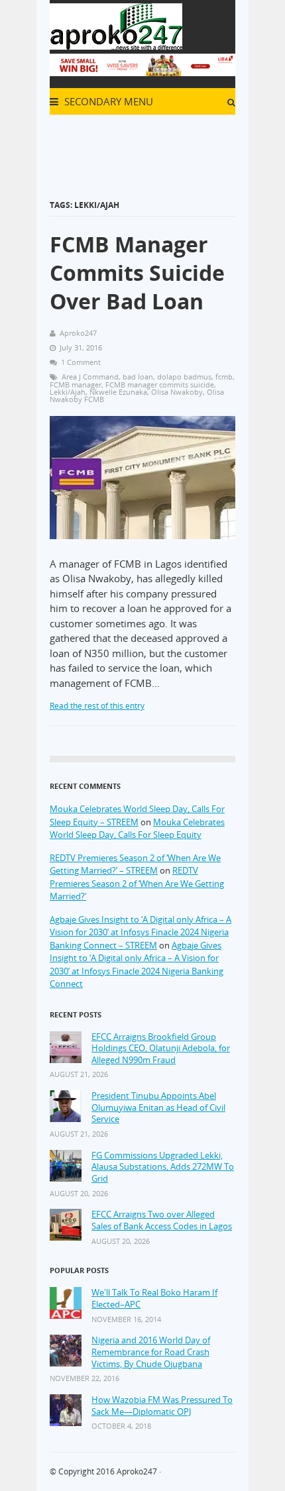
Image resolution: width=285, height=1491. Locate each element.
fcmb (224, 377)
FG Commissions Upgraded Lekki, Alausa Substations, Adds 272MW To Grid (162, 1167)
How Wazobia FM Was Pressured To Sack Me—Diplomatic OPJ (162, 1405)
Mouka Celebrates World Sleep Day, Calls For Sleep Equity (137, 828)
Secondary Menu (107, 101)
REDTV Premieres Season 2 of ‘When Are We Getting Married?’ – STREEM (135, 864)
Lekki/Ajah (68, 392)
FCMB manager (75, 384)
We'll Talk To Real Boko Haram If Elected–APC (154, 1298)
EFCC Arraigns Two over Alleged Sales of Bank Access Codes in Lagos (161, 1220)
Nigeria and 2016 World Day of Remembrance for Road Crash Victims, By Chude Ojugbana (150, 1352)
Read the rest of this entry (97, 705)
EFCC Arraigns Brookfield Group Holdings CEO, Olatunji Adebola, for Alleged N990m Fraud (160, 1048)
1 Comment (81, 362)
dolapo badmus (184, 377)
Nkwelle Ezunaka (118, 392)
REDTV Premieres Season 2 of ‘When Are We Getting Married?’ (137, 883)
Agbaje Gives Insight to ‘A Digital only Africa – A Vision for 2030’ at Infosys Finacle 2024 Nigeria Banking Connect (136, 964)
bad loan (138, 377)
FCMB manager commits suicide (159, 384)
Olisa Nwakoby (177, 392)
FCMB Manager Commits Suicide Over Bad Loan (137, 272)
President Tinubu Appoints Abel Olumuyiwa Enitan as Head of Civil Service (158, 1107)
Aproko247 (137, 1471)
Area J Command (90, 377)
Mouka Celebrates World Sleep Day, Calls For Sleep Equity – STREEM (137, 815)
